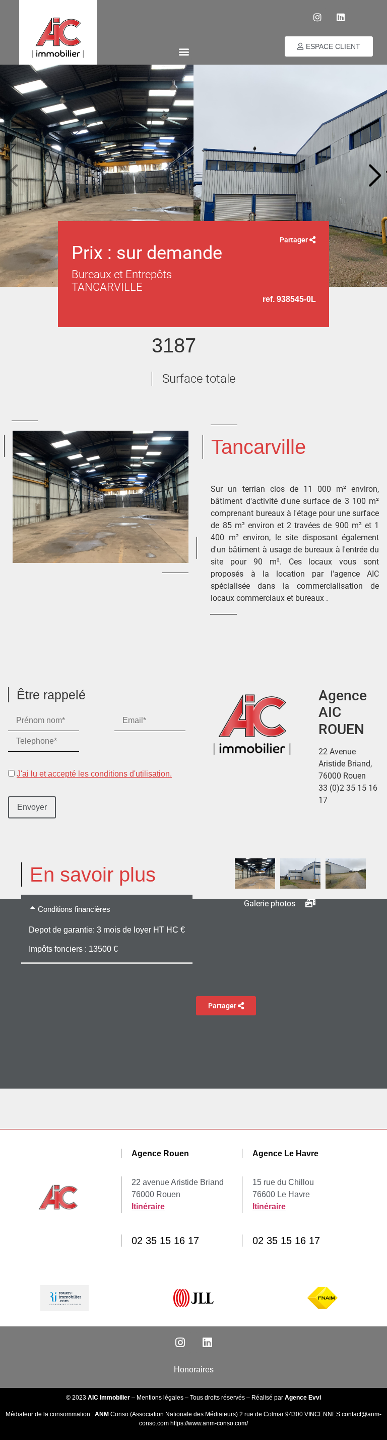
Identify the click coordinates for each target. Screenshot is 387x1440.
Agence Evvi (303, 1397)
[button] (183, 51)
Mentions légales (160, 1397)
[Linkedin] (341, 17)
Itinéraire (148, 1206)
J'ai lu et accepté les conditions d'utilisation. (94, 773)
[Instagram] (317, 17)
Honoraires (194, 1369)
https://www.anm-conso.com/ (209, 1423)
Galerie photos (270, 903)
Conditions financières (74, 909)
